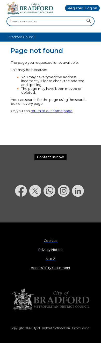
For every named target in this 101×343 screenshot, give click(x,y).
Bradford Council (21, 37)
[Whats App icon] (51, 210)
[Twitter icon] (36, 210)
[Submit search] (89, 21)
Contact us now (50, 157)
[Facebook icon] (22, 210)
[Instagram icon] (65, 210)
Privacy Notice (50, 250)
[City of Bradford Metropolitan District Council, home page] (29, 13)
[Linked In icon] (79, 210)
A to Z (50, 259)
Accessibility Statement (50, 268)
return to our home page (52, 111)
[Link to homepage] (50, 300)
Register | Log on (82, 8)
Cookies (50, 241)
